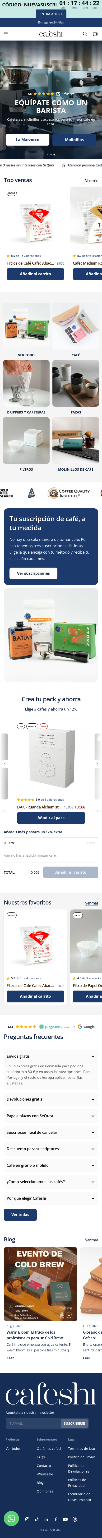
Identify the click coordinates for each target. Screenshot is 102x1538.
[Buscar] (85, 33)
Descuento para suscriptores (33, 1148)
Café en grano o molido (28, 1165)
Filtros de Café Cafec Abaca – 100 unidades (31, 263)
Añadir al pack (51, 817)
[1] (47, 154)
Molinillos (74, 139)
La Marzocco (27, 139)
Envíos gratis (18, 1056)
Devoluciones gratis (24, 1099)
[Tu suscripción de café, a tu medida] (51, 635)
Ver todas (20, 1214)
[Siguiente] (96, 764)
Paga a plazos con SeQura (30, 1115)
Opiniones (45, 1491)
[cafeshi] (51, 34)
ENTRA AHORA (51, 14)
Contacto (44, 1465)
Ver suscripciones (33, 573)
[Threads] (74, 1519)
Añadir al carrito (35, 273)
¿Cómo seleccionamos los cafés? (36, 1181)
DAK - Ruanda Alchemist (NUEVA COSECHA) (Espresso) (39, 807)
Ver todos (13, 1448)
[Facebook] (55, 1519)
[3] (54, 155)
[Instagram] (27, 1519)
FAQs (41, 1457)
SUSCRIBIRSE (74, 1423)
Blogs (41, 1482)
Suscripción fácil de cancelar (32, 1132)
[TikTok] (36, 1519)
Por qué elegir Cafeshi (26, 1198)
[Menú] (5, 33)
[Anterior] (5, 764)
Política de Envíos (82, 1457)
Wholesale (45, 1474)
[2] (51, 154)
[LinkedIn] (46, 1519)
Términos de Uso (81, 1448)
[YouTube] (65, 1519)
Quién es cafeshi (50, 1448)
